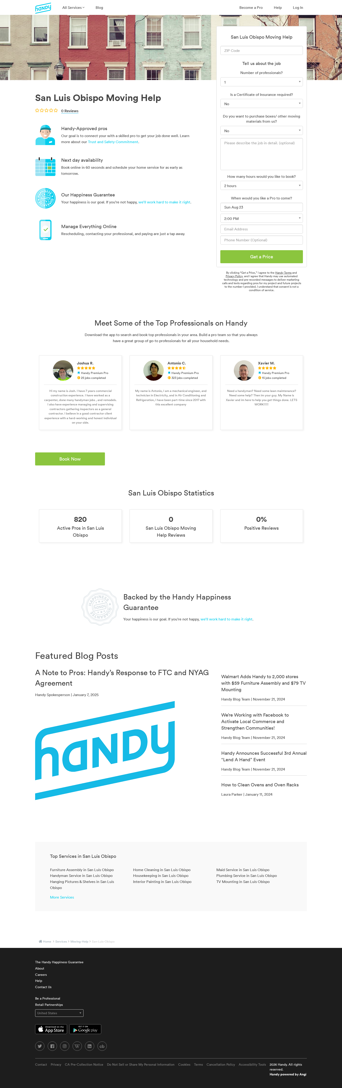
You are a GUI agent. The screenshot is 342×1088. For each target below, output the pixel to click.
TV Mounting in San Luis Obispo (243, 881)
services (61, 941)
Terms (198, 1064)
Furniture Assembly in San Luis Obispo (82, 869)
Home (47, 941)
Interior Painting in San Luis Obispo (162, 881)
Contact (41, 1064)
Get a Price (261, 256)
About (39, 968)
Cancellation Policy (221, 1064)
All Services (72, 7)
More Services (62, 897)
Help (278, 7)
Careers (41, 975)
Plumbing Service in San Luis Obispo (246, 875)
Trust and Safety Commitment (113, 141)
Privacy (56, 1064)
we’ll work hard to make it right (164, 202)
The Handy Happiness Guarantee (59, 962)
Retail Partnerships (49, 1005)
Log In (298, 7)
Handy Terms (283, 273)
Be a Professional (47, 998)
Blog (99, 7)
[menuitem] (73, 7)
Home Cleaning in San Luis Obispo (162, 869)
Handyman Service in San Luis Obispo (81, 875)
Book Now (70, 459)
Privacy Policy (234, 276)
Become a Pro (251, 7)
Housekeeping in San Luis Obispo (160, 875)
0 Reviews (69, 110)
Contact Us (43, 987)
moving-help (79, 941)
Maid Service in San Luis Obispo (242, 869)
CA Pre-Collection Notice (84, 1064)
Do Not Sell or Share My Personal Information (140, 1064)
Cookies (184, 1064)
